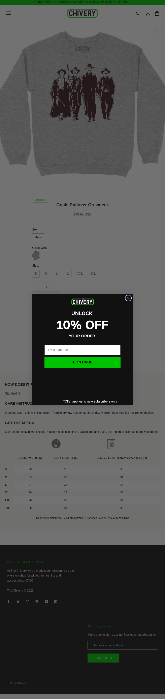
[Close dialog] (128, 298)
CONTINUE (82, 362)
